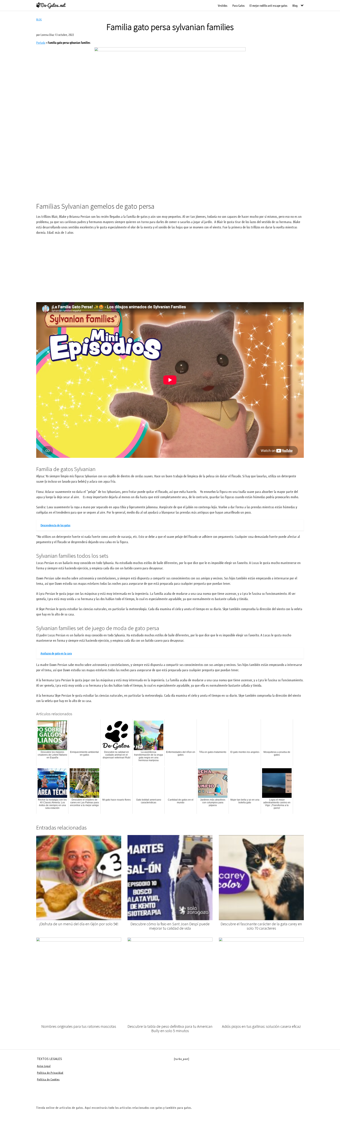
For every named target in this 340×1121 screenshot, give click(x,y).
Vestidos (222, 5)
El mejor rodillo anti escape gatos (268, 5)
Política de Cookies (48, 1079)
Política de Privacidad (50, 1072)
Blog (295, 5)
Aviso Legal (44, 1066)
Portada (40, 42)
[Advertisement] (170, 166)
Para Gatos (238, 5)
